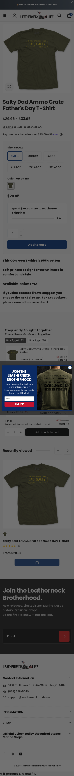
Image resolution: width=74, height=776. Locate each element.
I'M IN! (19, 404)
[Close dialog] (69, 367)
